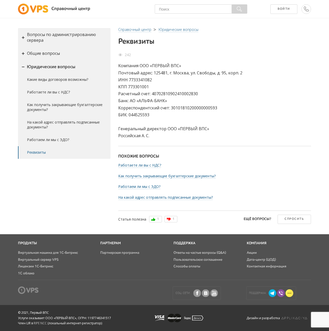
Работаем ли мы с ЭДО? (48, 139)
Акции (252, 253)
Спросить (294, 219)
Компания (257, 243)
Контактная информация (266, 266)
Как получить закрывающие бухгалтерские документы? (65, 107)
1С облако (26, 273)
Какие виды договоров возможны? (57, 79)
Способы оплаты (186, 266)
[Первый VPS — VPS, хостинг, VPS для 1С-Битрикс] (34, 9)
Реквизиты (36, 152)
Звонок (301, 9)
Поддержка (184, 243)
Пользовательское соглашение (197, 260)
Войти (284, 9)
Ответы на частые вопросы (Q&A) (199, 253)
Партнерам (110, 243)
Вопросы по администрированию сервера (61, 37)
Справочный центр (134, 29)
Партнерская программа (119, 253)
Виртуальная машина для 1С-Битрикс (48, 253)
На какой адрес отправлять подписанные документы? (63, 124)
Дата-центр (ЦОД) (261, 260)
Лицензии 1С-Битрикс (35, 266)
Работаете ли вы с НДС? (48, 92)
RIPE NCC (40, 323)
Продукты (27, 243)
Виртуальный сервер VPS (38, 260)
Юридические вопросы (51, 66)
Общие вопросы (43, 53)
